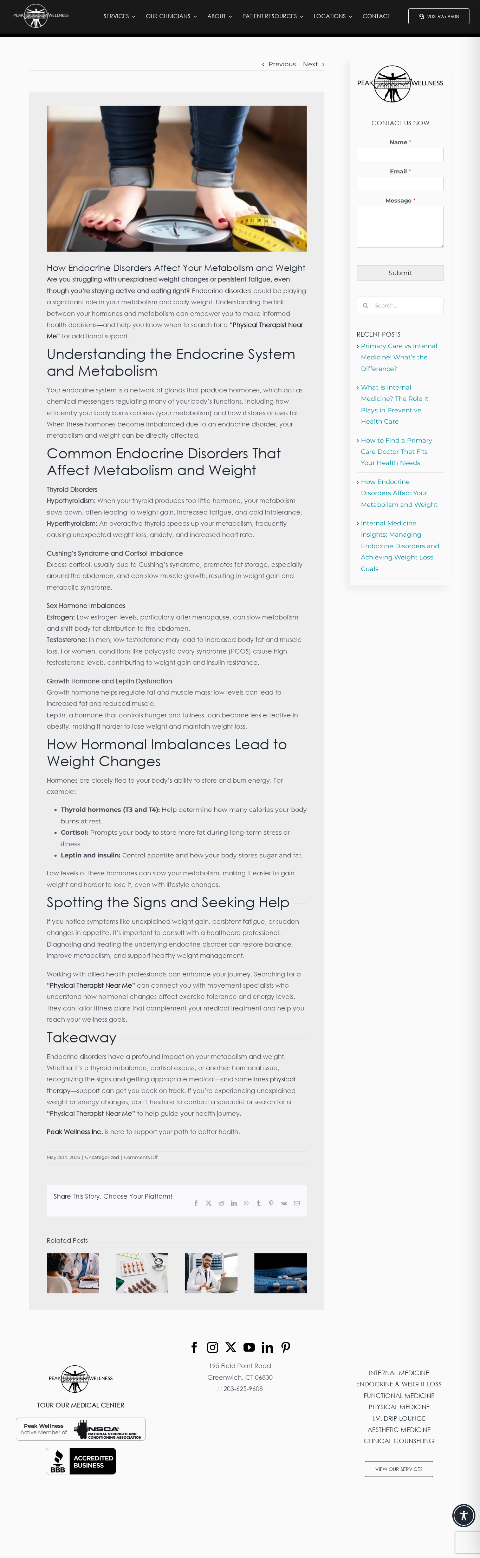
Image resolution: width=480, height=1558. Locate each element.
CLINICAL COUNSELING (399, 1441)
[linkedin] (267, 1347)
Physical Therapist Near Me (91, 985)
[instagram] (212, 1347)
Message (400, 200)
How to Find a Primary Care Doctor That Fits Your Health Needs (396, 452)
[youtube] (249, 1347)
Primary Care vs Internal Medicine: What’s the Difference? (399, 357)
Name (400, 142)
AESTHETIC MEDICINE (399, 1429)
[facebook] (194, 1347)
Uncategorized (102, 1157)
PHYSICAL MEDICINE (399, 1407)
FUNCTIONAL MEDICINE (399, 1395)
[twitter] (230, 1347)
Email (400, 171)
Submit (400, 273)
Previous (282, 64)
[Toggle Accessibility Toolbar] (464, 1515)
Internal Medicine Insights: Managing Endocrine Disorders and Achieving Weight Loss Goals (400, 546)
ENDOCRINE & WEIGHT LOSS (399, 1384)
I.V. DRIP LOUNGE (399, 1418)
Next (310, 64)
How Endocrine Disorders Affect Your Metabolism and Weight (399, 493)
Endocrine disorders (222, 290)
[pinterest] (285, 1347)
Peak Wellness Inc (74, 1131)
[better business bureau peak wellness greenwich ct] (81, 1451)
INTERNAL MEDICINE (399, 1373)
